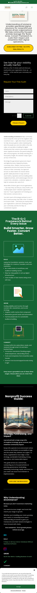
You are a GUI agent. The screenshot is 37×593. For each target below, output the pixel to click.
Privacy (24, 590)
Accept (18, 587)
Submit (28, 115)
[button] (34, 570)
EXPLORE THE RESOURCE (18, 481)
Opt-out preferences (16, 590)
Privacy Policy (18, 123)
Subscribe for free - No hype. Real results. (18, 48)
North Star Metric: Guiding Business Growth (18, 556)
